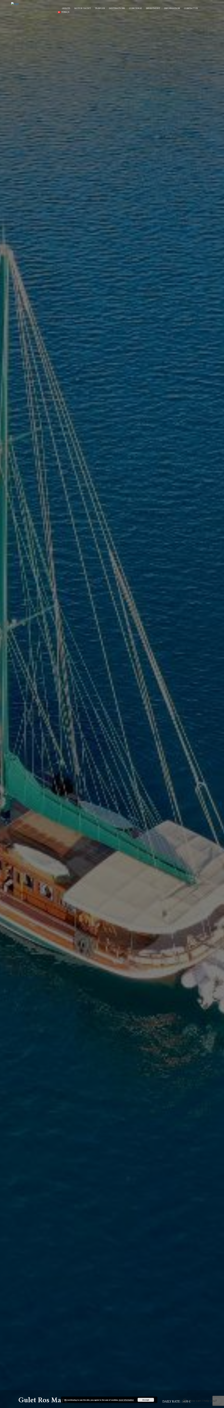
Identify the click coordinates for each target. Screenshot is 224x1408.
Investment (153, 8)
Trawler (100, 8)
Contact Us (191, 8)
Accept (145, 1399)
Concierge (135, 8)
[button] (200, 1401)
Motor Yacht (82, 8)
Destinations (117, 8)
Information (172, 8)
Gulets (66, 8)
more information (126, 1400)
